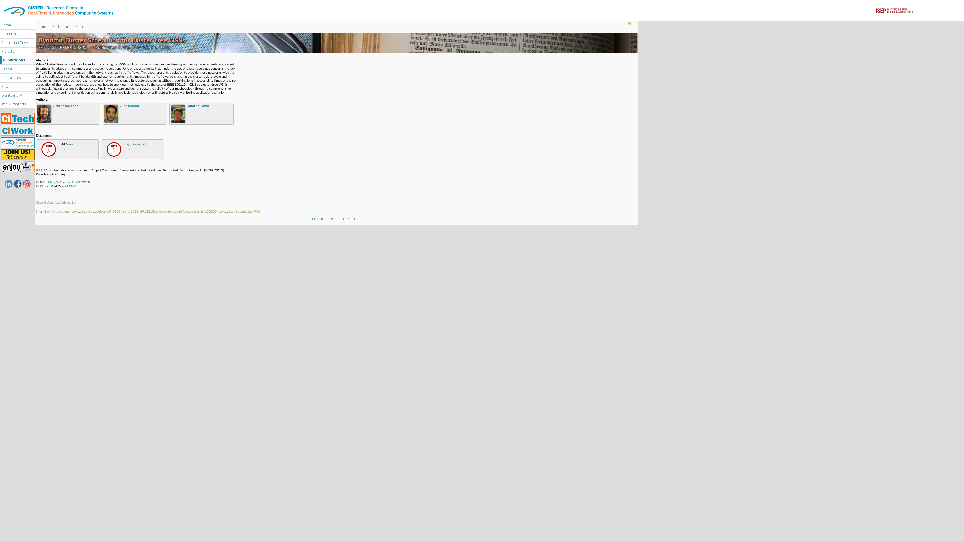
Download (136, 147)
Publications (14, 60)
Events (11, 95)
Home (6, 25)
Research (14, 34)
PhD (11, 78)
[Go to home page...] (482, 10)
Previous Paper (323, 219)
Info (13, 104)
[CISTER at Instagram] (27, 184)
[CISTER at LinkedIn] (9, 184)
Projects (7, 51)
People (6, 69)
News (5, 86)
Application (14, 42)
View (67, 147)
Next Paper (347, 219)
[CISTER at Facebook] (18, 184)
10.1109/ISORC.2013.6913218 (66, 182)
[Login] (629, 24)
